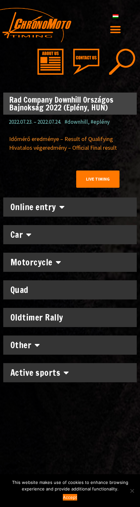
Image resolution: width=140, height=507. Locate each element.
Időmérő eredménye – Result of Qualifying (61, 139)
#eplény (100, 121)
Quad (19, 290)
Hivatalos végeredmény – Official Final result (63, 147)
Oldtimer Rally (36, 317)
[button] (115, 29)
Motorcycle (31, 262)
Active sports (35, 373)
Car (16, 235)
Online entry (33, 207)
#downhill (76, 121)
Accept (70, 497)
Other (21, 345)
